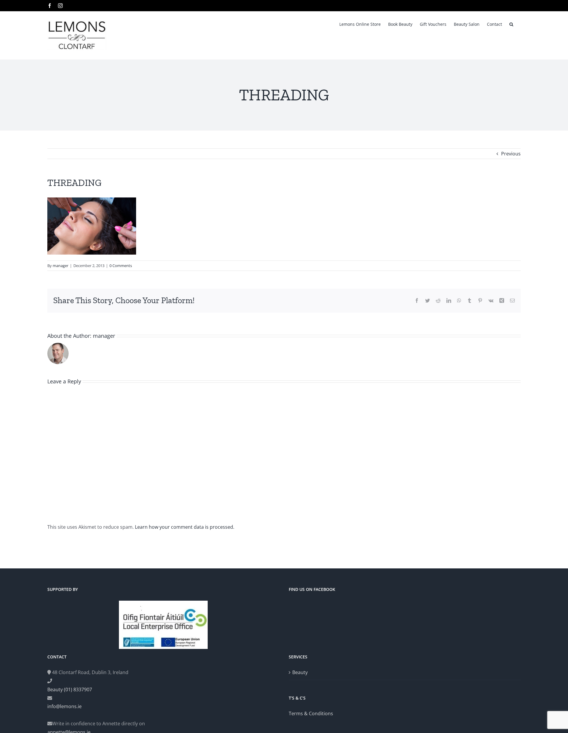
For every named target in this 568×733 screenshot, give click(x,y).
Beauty (300, 672)
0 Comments (120, 265)
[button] (511, 23)
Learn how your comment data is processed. (184, 527)
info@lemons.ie (64, 706)
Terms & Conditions (311, 713)
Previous (511, 153)
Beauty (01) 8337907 (69, 689)
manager (60, 265)
